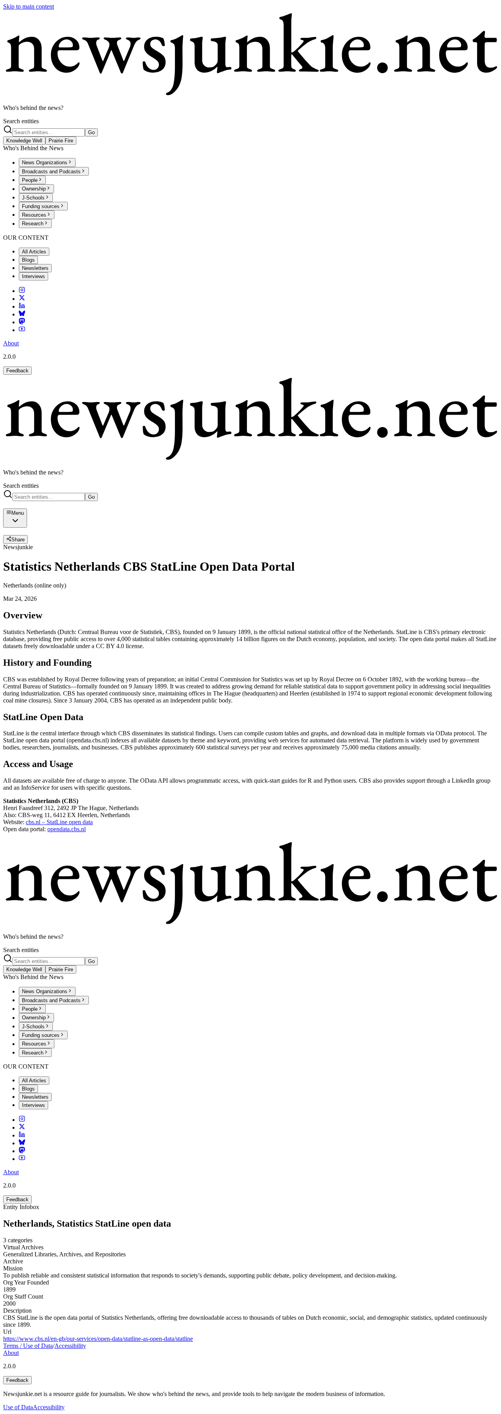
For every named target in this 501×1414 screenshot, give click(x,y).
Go (91, 132)
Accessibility (70, 1345)
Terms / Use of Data (28, 1345)
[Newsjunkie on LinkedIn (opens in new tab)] (22, 306)
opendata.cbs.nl (66, 829)
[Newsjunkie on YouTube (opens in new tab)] (22, 330)
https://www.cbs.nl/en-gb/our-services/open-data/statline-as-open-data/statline (98, 1338)
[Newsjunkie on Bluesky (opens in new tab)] (22, 314)
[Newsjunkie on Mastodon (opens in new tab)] (22, 322)
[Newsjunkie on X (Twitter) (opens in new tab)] (22, 298)
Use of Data (18, 1407)
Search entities (21, 121)
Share (18, 540)
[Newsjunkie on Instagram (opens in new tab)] (22, 290)
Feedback (17, 371)
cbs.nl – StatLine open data (59, 822)
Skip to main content (28, 6)
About (11, 343)
